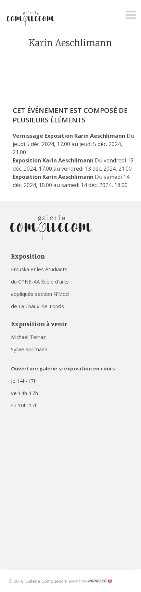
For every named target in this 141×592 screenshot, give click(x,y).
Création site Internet (90, 581)
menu (130, 15)
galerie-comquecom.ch (32, 18)
